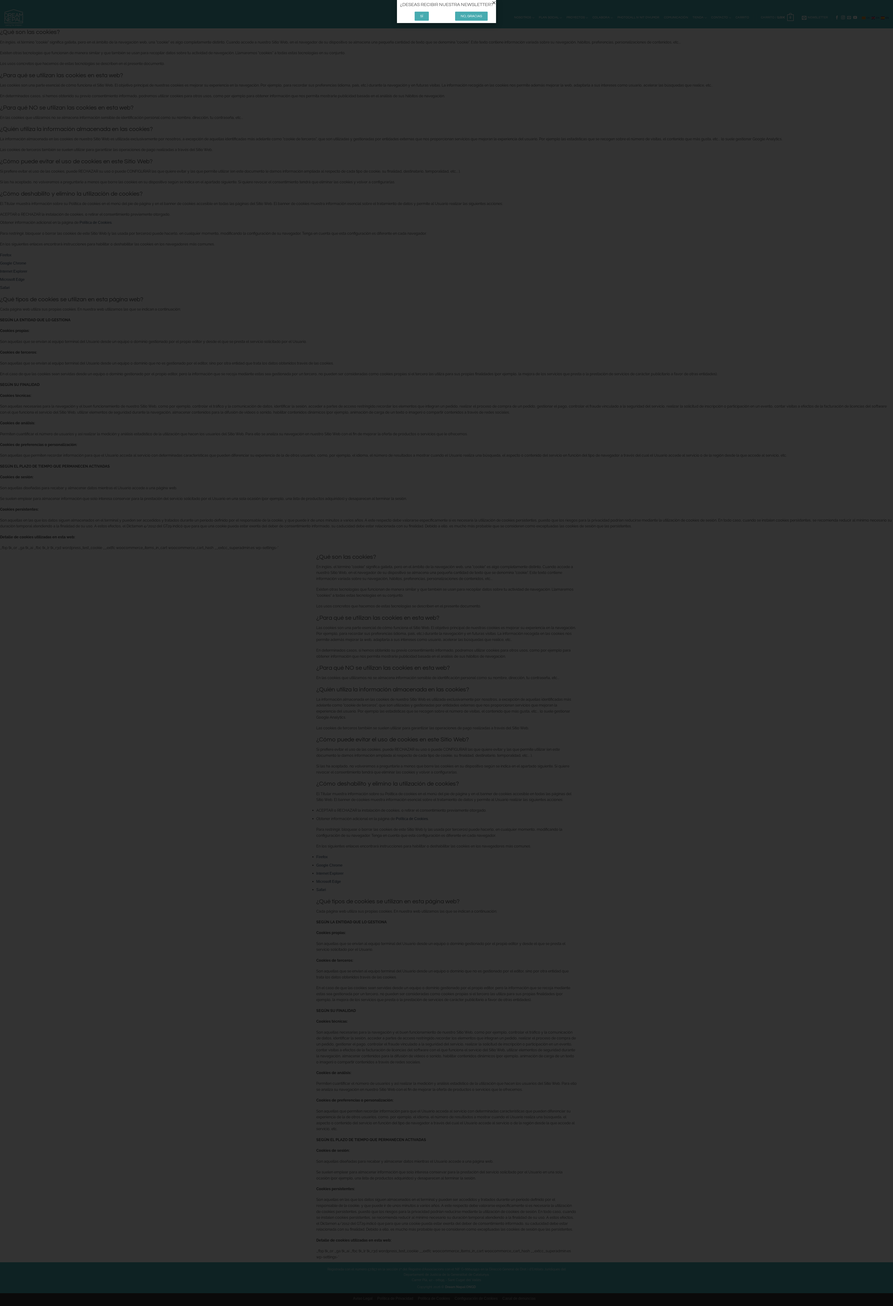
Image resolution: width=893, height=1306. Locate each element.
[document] (446, 653)
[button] (494, 3)
